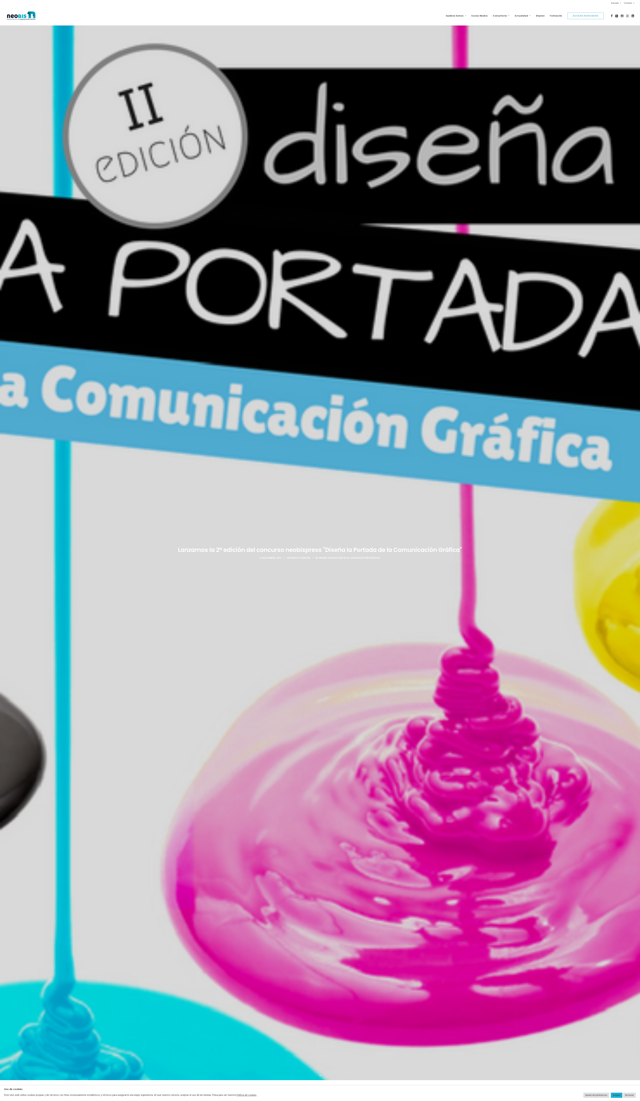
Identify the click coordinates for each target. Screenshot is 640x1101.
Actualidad (521, 15)
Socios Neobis (479, 15)
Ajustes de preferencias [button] (596, 1095)
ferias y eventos (300, 568)
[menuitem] (616, 3)
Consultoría (500, 15)
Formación (556, 15)
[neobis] (21, 16)
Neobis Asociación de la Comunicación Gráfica (349, 568)
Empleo (540, 15)
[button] (612, 15)
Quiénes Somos (455, 15)
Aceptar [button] (616, 1095)
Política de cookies (246, 1095)
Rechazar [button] (629, 1095)
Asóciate (615, 3)
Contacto (628, 3)
